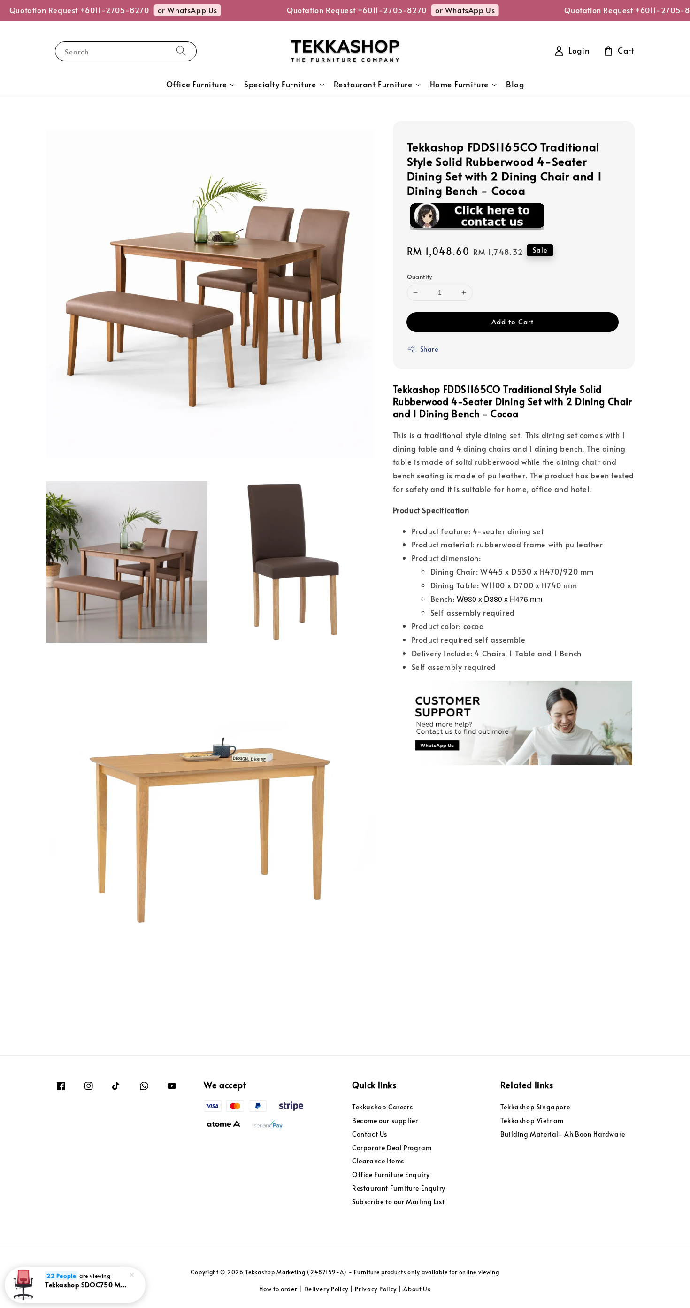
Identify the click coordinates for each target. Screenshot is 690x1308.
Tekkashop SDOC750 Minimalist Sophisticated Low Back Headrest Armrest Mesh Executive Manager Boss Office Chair (86, 1284)
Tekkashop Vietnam (532, 1120)
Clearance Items (378, 1160)
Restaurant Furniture (373, 84)
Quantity (419, 276)
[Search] (181, 51)
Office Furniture (196, 84)
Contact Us (369, 1134)
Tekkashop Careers (382, 1107)
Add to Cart (512, 321)
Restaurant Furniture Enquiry (398, 1188)
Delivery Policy (326, 1289)
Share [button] (429, 349)
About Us (417, 1289)
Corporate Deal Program (391, 1147)
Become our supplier (385, 1120)
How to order (278, 1289)
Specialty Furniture (280, 84)
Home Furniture (459, 84)
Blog (515, 84)
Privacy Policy (376, 1289)
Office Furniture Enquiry (390, 1174)
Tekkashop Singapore (535, 1107)
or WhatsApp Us (168, 10)
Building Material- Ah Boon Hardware (562, 1134)
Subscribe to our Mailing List (398, 1201)
